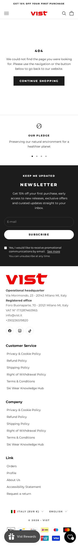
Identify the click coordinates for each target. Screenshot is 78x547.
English (56, 511)
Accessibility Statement (24, 487)
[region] (39, 136)
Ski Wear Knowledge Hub (25, 388)
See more (53, 251)
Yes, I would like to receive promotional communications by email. (35, 249)
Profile (11, 473)
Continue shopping (39, 81)
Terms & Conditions (21, 381)
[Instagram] (20, 331)
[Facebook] (10, 331)
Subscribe (39, 234)
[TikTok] (30, 331)
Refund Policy (17, 361)
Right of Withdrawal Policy (26, 374)
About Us (13, 480)
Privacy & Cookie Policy (24, 354)
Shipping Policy (18, 367)
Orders (12, 466)
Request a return (19, 494)
